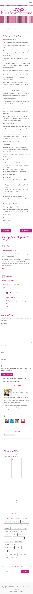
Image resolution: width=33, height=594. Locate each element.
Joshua (24, 547)
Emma (6, 531)
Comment (4, 323)
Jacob (6, 547)
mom (6, 554)
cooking (26, 525)
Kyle (7, 276)
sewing (12, 557)
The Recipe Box (25, 231)
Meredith (23, 551)
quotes (20, 554)
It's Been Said (15, 544)
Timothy (18, 557)
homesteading (18, 541)
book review (8, 521)
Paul (11, 554)
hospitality (7, 544)
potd (15, 554)
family (21, 531)
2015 (6, 518)
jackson (23, 544)
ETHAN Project (14, 531)
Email (3, 352)
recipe (25, 554)
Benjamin (17, 518)
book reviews (16, 521)
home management (19, 538)
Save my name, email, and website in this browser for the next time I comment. (16, 369)
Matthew (17, 551)
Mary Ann (8, 246)
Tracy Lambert (14, 293)
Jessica (12, 547)
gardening (7, 534)
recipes (6, 557)
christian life (19, 525)
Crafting (14, 528)
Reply (3, 268)
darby (24, 528)
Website (3, 359)
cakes (6, 525)
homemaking (8, 538)
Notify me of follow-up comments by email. (14, 378)
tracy (24, 557)
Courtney (7, 528)
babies (11, 518)
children (12, 525)
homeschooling (9, 541)
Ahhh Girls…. (6, 231)
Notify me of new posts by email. (11, 381)
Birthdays (24, 518)
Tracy (4, 39)
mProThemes (19, 591)
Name (3, 346)
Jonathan (18, 547)
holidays (14, 534)
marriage (10, 551)
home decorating (22, 534)
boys (22, 521)
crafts (19, 528)
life (5, 551)
